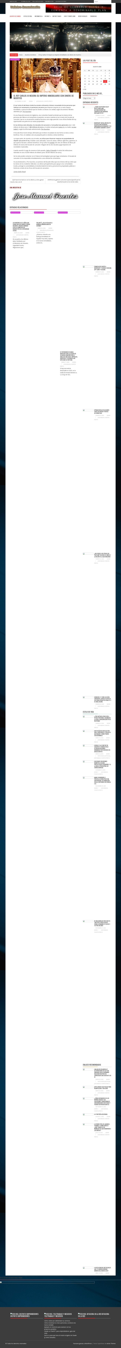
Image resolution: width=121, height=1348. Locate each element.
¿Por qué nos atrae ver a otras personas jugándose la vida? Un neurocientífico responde (102, 718)
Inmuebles (43, 230)
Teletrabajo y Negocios (53, 1316)
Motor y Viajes (57, 16)
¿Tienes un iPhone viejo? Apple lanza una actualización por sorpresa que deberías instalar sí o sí (101, 110)
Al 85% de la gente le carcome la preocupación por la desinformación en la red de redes (64, 181)
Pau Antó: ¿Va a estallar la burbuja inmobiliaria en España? (44, 224)
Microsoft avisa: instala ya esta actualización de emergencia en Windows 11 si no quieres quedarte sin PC (102, 125)
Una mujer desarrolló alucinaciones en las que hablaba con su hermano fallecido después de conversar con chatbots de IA (102, 1073)
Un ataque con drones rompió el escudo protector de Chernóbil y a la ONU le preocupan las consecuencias (102, 764)
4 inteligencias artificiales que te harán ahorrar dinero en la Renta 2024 (102, 1269)
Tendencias (93, 16)
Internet (47, 16)
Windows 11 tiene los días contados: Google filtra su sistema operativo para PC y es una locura (102, 699)
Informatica (38, 16)
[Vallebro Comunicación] (60, 51)
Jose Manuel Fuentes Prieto (44, 101)
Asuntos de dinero (15, 16)
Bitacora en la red (25, 1)
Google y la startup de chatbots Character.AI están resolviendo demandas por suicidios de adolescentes (102, 748)
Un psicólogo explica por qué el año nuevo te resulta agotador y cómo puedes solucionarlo (102, 733)
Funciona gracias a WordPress (82, 1343)
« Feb (84, 89)
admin (31, 101)
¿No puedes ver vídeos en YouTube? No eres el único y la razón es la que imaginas (102, 555)
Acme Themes (111, 1343)
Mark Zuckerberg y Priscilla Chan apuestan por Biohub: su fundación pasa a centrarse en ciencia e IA (102, 780)
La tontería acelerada (100, 1114)
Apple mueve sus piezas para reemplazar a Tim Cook (102, 1087)
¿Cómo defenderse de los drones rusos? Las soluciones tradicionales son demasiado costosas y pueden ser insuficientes (102, 1101)
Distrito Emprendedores (20, 1316)
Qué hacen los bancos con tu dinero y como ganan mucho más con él (27, 181)
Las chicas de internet (61, 1)
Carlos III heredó (51, 150)
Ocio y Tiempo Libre (69, 16)
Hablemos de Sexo (49, 1)
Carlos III (61, 127)
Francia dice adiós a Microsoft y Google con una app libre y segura (102, 268)
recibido (52, 143)
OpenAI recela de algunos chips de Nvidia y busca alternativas (101, 411)
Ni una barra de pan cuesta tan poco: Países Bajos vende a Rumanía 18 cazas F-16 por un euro (102, 923)
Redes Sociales (82, 16)
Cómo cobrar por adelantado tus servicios (57, 1321)
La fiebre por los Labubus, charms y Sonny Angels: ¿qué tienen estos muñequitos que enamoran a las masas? (102, 1127)
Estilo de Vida (28, 16)
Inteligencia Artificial (104, 756)
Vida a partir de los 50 (37, 1)
